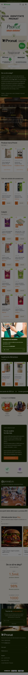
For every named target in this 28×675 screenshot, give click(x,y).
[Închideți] (25, 324)
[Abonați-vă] (23, 349)
